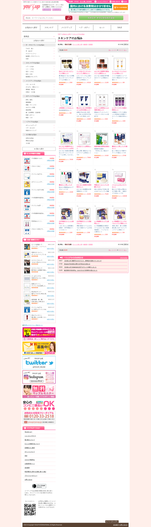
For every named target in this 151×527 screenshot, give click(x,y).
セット (102, 27)
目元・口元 (29, 74)
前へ (110, 50)
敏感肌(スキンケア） (32, 76)
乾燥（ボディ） (30, 115)
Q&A (26, 456)
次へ (125, 50)
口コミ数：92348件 (86, 1)
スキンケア (49, 27)
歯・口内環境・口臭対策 (33, 112)
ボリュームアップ (31, 125)
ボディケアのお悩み (33, 96)
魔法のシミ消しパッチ (65, 185)
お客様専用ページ (30, 463)
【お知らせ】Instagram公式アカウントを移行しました (80, 267)
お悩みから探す (31, 27)
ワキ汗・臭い (30, 48)
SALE (119, 27)
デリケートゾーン (31, 53)
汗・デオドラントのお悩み (35, 45)
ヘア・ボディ (84, 27)
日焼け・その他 (30, 92)
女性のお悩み (30, 138)
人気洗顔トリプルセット (66, 108)
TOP (59, 34)
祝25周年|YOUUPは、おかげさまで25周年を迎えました (80, 270)
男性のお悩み (30, 140)
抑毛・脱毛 (29, 100)
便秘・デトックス (31, 105)
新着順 (91, 44)
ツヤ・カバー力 (30, 84)
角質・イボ (29, 117)
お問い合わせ (28, 479)
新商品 (26, 36)
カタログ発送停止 (30, 460)
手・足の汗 (29, 51)
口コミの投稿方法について (32, 444)
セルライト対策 (30, 107)
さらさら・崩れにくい (32, 87)
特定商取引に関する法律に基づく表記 (35, 471)
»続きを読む (50, 248)
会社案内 (27, 467)
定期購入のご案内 (30, 448)
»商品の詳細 (50, 160)
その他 (28, 143)
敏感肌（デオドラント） (33, 56)
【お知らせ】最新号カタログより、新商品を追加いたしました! (82, 261)
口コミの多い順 (77, 44)
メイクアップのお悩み (33, 81)
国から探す (39, 149)
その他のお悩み (31, 134)
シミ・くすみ (30, 69)
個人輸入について (30, 440)
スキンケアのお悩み (33, 63)
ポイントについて (30, 452)
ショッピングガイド (30, 436)
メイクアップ (66, 27)
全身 (27, 59)
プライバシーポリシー (31, 475)
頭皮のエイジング (31, 130)
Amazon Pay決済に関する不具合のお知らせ (77, 264)
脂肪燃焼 (28, 102)
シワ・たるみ (30, 66)
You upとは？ (28, 432)
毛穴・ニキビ (30, 71)
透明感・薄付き (30, 89)
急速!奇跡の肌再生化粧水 (101, 146)
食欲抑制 (28, 110)
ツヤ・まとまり (30, 128)
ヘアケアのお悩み (32, 122)
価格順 (85, 44)
